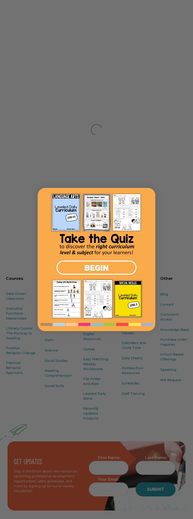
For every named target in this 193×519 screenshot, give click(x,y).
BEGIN (96, 267)
